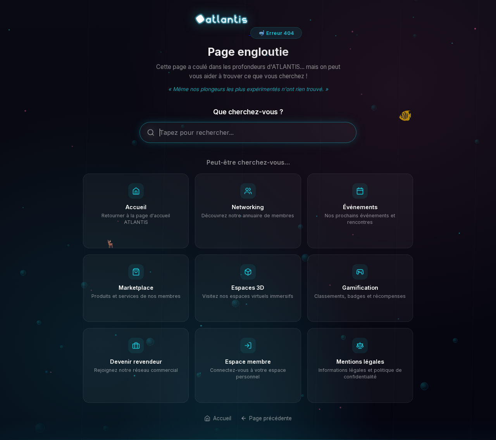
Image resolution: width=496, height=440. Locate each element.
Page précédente (270, 418)
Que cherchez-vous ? (248, 112)
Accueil (222, 418)
